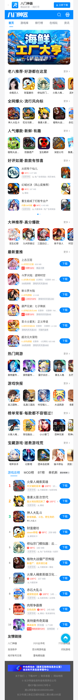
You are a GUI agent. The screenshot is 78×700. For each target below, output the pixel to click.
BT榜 (41, 472)
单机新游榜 (56, 472)
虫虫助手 (12, 649)
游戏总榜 (14, 472)
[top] (64, 472)
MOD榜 (29, 472)
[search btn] (59, 14)
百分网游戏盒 (39, 649)
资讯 (66, 23)
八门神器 (12, 643)
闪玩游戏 (65, 649)
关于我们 (19, 676)
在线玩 (54, 23)
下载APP (32, 676)
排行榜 (39, 23)
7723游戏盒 (64, 643)
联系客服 (45, 676)
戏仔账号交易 (14, 655)
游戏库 (24, 23)
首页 (11, 23)
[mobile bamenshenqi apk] (67, 14)
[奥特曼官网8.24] (39, 47)
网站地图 (58, 676)
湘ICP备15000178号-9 (39, 685)
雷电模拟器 (39, 655)
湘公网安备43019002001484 (39, 690)
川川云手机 (39, 643)
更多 (66, 71)
